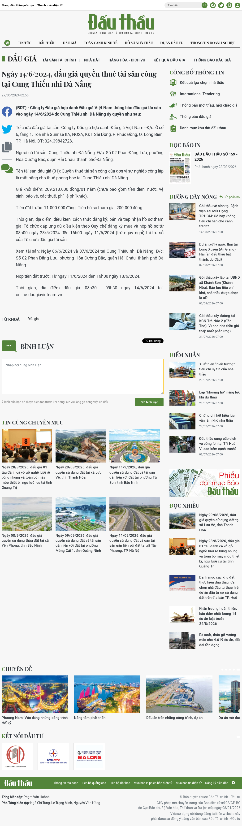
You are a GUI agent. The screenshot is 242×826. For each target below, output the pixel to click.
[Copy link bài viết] (7, 147)
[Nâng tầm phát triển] (107, 694)
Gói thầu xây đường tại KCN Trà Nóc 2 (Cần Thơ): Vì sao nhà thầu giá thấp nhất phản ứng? (219, 323)
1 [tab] (222, 669)
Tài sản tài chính (59, 60)
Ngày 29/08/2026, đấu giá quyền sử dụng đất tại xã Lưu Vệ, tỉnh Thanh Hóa (78, 472)
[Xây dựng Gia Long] (89, 756)
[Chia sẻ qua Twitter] (7, 129)
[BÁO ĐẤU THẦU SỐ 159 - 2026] (180, 168)
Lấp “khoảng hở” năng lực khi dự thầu (219, 394)
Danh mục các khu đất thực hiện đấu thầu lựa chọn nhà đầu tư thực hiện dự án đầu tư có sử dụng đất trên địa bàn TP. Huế (219, 587)
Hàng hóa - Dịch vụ (126, 60)
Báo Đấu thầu (121, 24)
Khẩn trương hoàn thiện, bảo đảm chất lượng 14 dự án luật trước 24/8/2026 (218, 616)
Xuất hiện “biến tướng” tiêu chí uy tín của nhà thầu (217, 369)
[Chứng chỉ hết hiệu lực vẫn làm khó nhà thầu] (182, 421)
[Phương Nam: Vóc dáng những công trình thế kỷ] (35, 694)
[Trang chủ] (7, 43)
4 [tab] (234, 669)
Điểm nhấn (184, 354)
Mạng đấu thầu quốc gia (18, 5)
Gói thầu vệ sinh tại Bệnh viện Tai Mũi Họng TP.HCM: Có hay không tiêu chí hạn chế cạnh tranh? (218, 216)
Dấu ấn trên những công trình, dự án (174, 718)
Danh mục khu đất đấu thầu (203, 128)
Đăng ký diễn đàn (216, 783)
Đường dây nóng (193, 196)
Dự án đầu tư (171, 43)
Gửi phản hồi (232, 197)
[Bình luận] (7, 165)
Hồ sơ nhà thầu (139, 43)
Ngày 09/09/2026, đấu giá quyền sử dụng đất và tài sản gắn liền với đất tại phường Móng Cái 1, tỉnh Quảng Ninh (78, 543)
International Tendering (200, 94)
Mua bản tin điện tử (189, 783)
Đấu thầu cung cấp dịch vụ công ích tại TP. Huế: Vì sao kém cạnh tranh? (217, 444)
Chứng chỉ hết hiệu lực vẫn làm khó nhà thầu (217, 417)
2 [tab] (226, 669)
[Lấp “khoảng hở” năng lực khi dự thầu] (182, 398)
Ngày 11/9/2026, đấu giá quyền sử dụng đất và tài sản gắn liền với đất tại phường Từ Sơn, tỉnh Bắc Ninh (133, 474)
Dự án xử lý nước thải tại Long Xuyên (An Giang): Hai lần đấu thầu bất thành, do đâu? (218, 251)
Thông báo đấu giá (212, 60)
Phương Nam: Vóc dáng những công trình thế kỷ (35, 720)
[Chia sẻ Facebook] (213, 5)
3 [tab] (230, 669)
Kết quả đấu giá (169, 60)
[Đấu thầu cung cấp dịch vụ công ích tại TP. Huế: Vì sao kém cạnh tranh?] (182, 444)
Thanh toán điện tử (50, 5)
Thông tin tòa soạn (65, 783)
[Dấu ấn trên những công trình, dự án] (179, 694)
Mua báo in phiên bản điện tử (153, 783)
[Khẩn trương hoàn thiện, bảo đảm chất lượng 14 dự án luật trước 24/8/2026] (182, 614)
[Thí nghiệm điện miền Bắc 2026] (53, 756)
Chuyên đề (17, 668)
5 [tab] (238, 669)
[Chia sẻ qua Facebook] (7, 111)
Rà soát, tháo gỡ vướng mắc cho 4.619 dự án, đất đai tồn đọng (219, 640)
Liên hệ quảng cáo (94, 783)
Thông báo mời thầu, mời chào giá (209, 105)
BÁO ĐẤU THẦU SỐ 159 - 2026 (216, 157)
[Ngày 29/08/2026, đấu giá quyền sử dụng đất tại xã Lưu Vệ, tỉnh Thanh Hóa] (81, 446)
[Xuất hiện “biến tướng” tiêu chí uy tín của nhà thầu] (182, 370)
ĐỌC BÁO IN (184, 144)
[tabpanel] (35, 700)
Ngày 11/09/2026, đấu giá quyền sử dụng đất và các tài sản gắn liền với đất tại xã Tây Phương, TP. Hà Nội (132, 543)
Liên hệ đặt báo (120, 783)
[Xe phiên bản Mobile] (229, 5)
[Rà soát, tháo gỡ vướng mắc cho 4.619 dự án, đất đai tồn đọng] (182, 640)
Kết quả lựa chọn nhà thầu (202, 82)
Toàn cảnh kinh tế (100, 43)
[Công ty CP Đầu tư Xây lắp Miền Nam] (15, 756)
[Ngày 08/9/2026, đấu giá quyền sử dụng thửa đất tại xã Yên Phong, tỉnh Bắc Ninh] (27, 514)
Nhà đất (92, 60)
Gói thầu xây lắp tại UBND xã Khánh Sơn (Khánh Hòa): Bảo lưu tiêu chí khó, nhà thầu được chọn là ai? (219, 287)
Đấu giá (69, 43)
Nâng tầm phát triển (89, 718)
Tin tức (24, 43)
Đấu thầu (47, 43)
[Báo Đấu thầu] (18, 783)
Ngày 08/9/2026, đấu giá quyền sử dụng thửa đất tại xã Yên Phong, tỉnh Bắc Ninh (25, 540)
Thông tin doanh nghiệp (212, 43)
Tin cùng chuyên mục (32, 422)
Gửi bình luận (149, 402)
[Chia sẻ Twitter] (221, 5)
